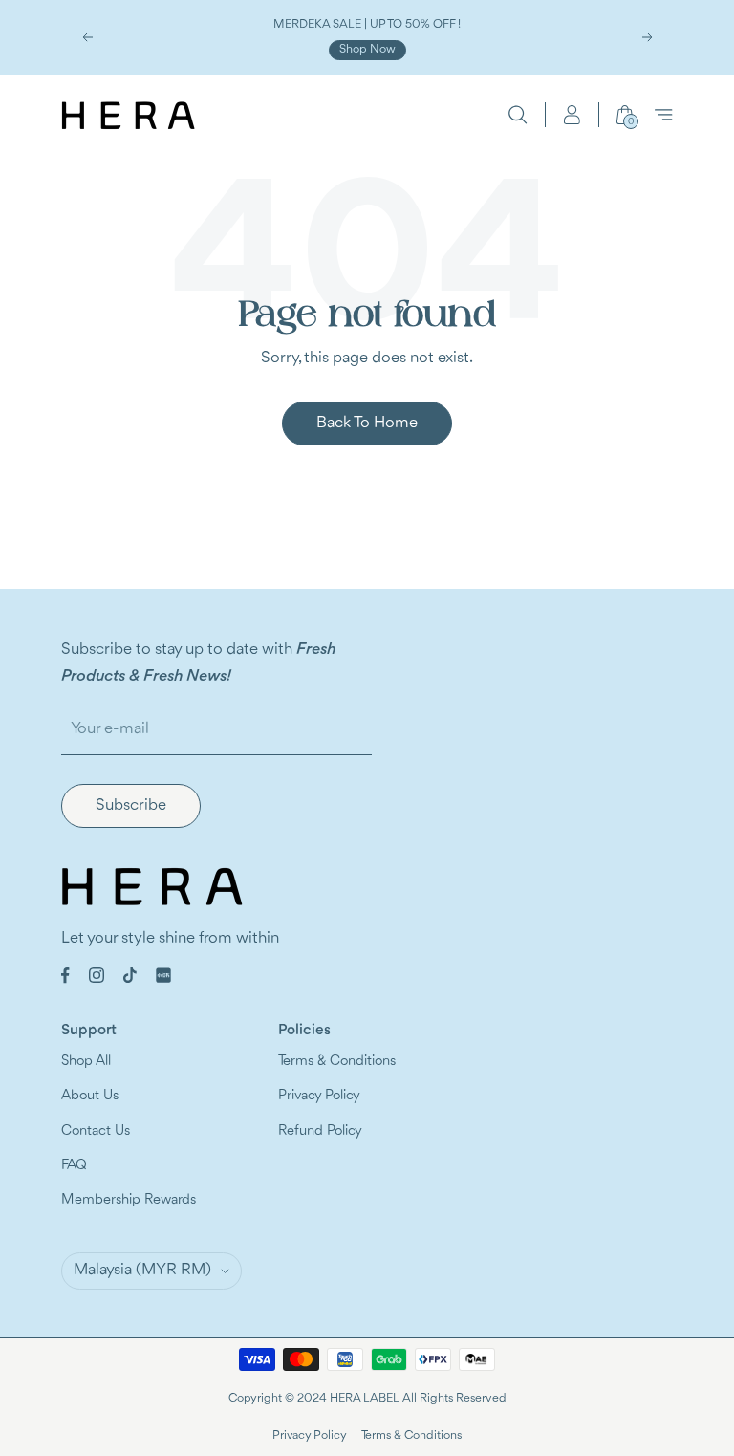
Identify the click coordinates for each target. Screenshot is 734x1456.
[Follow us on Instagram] (96, 975)
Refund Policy (320, 1131)
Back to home (367, 423)
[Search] (518, 114)
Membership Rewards (128, 1200)
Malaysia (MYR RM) (142, 1270)
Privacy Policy (319, 1096)
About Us (90, 1096)
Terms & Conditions (337, 1061)
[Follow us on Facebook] (65, 975)
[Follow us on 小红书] (163, 975)
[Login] (571, 114)
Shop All (86, 1061)
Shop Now (367, 49)
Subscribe (131, 805)
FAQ (74, 1166)
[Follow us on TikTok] (130, 975)
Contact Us (95, 1131)
